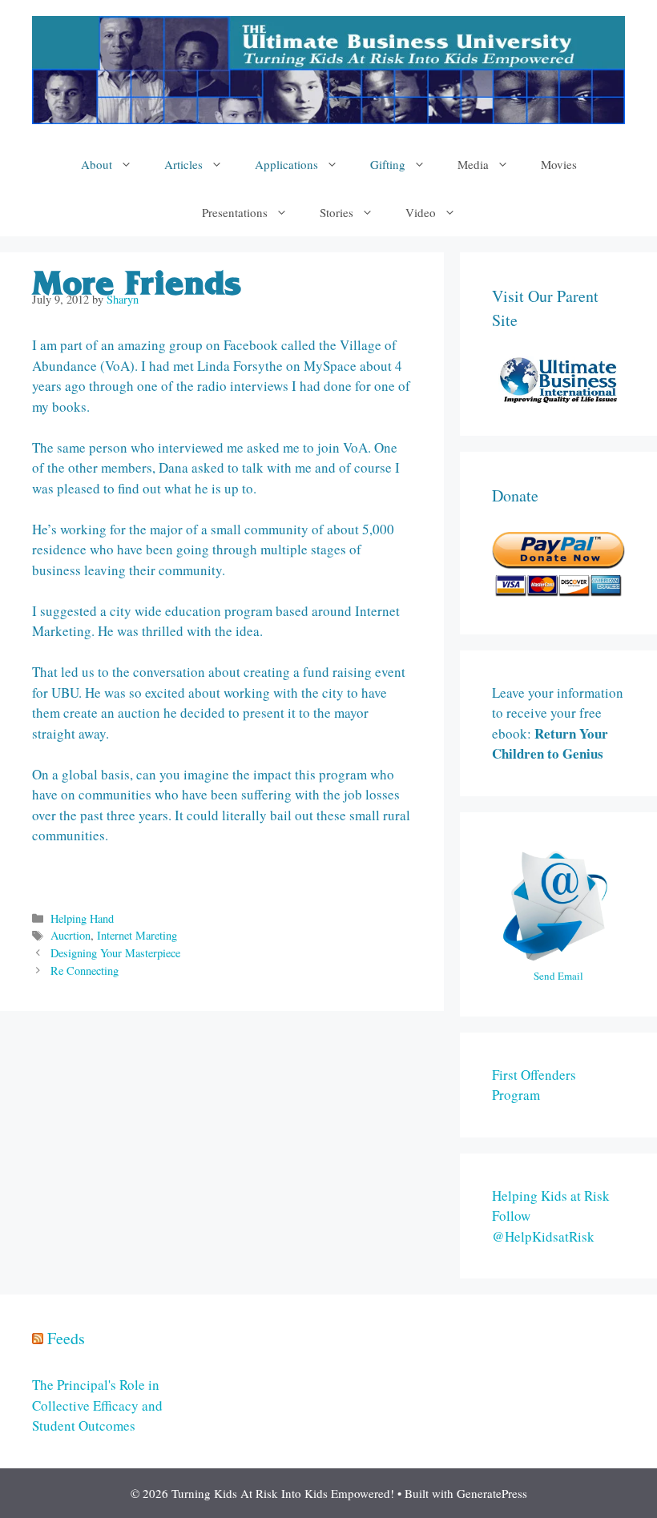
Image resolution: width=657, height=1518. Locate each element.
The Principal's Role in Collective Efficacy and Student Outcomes (97, 1405)
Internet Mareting (137, 935)
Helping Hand (82, 918)
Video (420, 212)
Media (473, 164)
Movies (559, 164)
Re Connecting (84, 970)
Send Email (558, 975)
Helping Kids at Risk (551, 1195)
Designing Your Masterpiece (115, 952)
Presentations (235, 212)
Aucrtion (70, 935)
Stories (336, 212)
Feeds (66, 1338)
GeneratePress (492, 1493)
